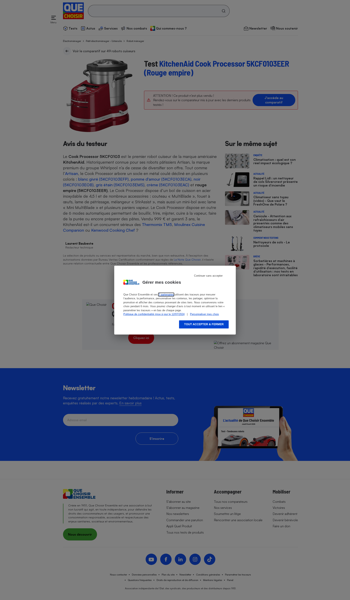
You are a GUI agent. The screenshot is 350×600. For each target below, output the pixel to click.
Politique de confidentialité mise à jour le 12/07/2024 (154, 314)
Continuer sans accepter (208, 275)
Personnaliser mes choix (204, 314)
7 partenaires (166, 294)
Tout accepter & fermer (204, 324)
